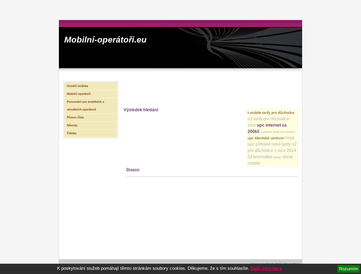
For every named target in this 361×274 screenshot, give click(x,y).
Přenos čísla (75, 117)
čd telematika (260, 157)
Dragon (133, 169)
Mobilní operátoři (79, 93)
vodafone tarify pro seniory (278, 131)
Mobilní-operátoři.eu (105, 39)
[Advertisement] (220, 90)
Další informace (266, 268)
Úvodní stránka (77, 85)
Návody (72, 125)
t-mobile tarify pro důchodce (271, 112)
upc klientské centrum (266, 138)
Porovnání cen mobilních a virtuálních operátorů (85, 105)
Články (71, 133)
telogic (278, 157)
